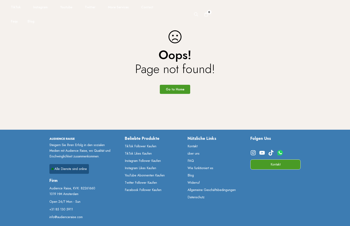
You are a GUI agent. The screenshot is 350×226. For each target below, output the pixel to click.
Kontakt (192, 146)
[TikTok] (271, 154)
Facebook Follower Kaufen (143, 190)
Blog (191, 175)
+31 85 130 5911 (61, 209)
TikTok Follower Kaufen (140, 146)
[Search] (196, 14)
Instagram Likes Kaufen (140, 168)
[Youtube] (262, 154)
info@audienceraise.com (66, 217)
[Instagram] (253, 154)
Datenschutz (196, 197)
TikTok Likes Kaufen (138, 153)
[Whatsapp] (281, 154)
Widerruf (194, 182)
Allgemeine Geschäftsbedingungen (212, 190)
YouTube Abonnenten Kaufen (145, 175)
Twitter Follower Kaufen (141, 182)
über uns (194, 153)
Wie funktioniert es (200, 168)
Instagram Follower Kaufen (143, 160)
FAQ (191, 160)
